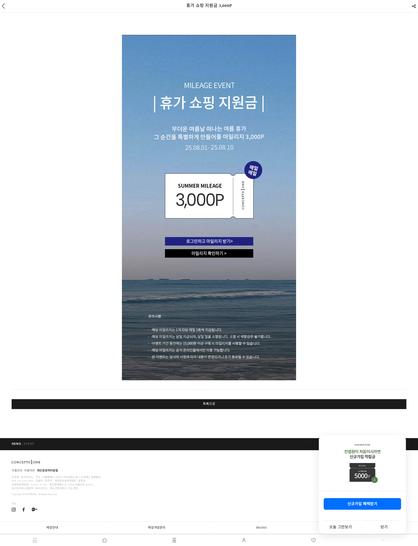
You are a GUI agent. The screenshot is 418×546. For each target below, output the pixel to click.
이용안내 (17, 470)
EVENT (29, 444)
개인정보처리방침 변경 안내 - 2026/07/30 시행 (372, 444)
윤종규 (81, 481)
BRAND (261, 528)
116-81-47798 (38, 485)
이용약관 (29, 470)
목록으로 (209, 404)
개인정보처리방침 (47, 470)
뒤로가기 (3, 6)
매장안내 (52, 528)
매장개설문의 (156, 528)
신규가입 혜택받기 (362, 503)
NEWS (16, 444)
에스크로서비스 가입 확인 (64, 488)
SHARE (414, 6)
